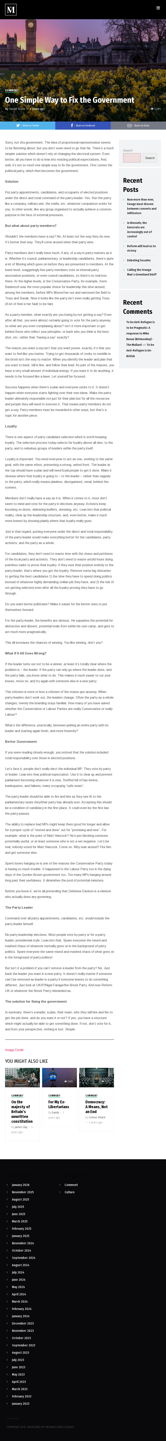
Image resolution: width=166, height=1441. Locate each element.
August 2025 (20, 1199)
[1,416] (22, 1077)
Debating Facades (139, 260)
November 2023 (23, 1331)
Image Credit (14, 1050)
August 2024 (20, 1265)
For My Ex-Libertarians (58, 1104)
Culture (70, 1192)
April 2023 (19, 1382)
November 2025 (23, 1192)
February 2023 (21, 1396)
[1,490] (59, 1077)
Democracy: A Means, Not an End (96, 1106)
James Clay (21, 1127)
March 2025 (20, 1221)
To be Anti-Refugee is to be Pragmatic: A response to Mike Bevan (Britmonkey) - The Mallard (140, 333)
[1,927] (96, 1077)
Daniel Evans (17, 109)
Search (128, 150)
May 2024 (18, 1287)
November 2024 (23, 1243)
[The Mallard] (11, 9)
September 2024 (23, 1258)
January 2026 (21, 1185)
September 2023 (23, 1345)
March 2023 (20, 1389)
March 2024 (20, 1301)
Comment (12, 90)
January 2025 (20, 1236)
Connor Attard (97, 1117)
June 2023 (18, 1367)
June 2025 (18, 1214)
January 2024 (21, 1316)
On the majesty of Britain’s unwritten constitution (22, 1111)
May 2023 (18, 1374)
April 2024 (19, 1294)
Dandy (55, 1112)
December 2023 (23, 1323)
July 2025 (18, 1207)
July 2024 (18, 1272)
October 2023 (21, 1338)
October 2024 (21, 1250)
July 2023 (18, 1360)
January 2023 (20, 1404)
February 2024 (22, 1309)
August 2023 (20, 1353)
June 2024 (19, 1280)
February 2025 (21, 1229)
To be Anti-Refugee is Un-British (140, 350)
